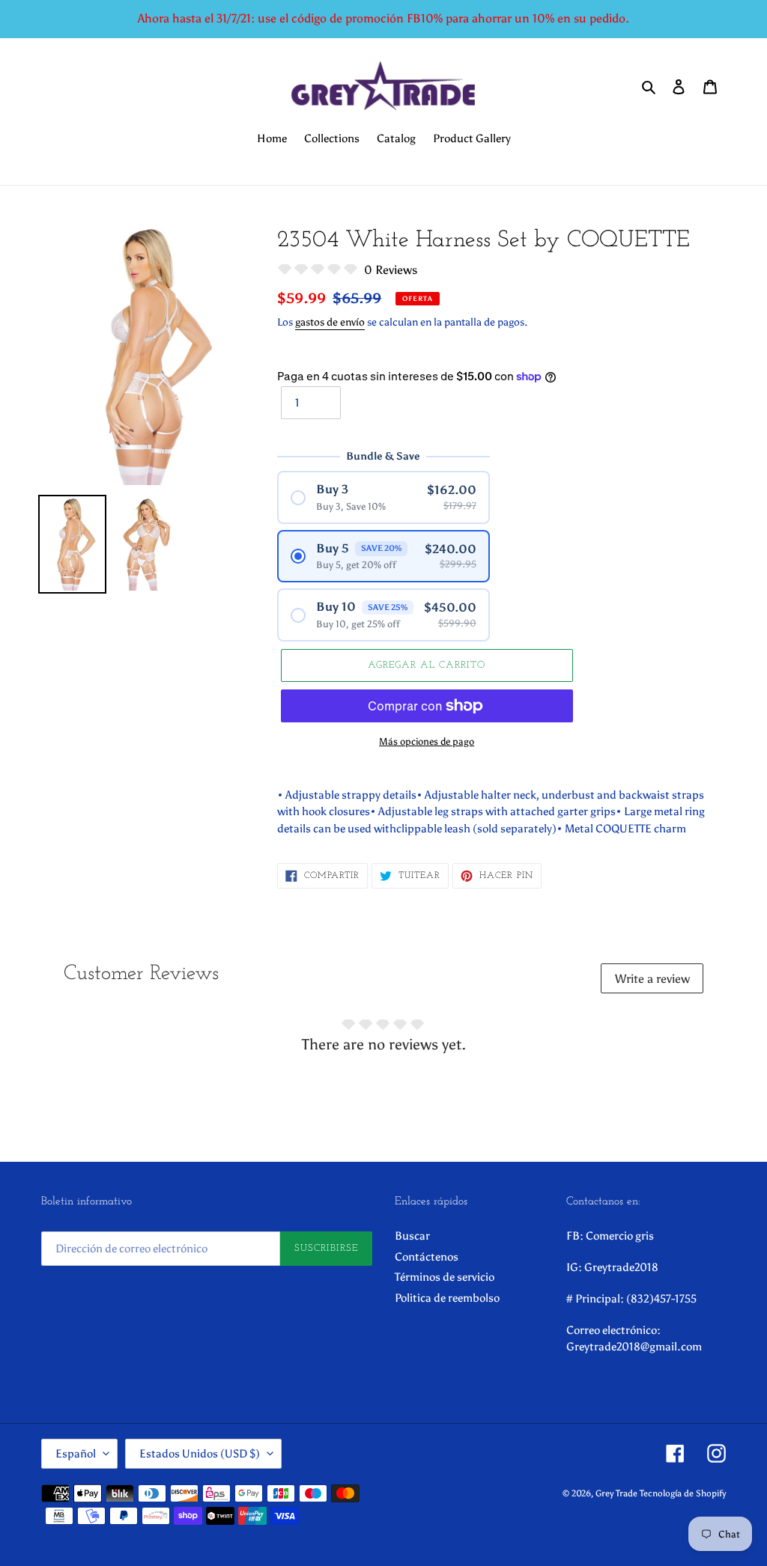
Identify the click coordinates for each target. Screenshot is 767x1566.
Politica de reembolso (447, 1298)
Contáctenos (426, 1257)
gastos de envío (330, 322)
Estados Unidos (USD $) (199, 1453)
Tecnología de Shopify (683, 1493)
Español (75, 1453)
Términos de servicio (444, 1277)
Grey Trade (616, 1493)
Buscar (412, 1236)
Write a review (652, 979)
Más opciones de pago (426, 741)
